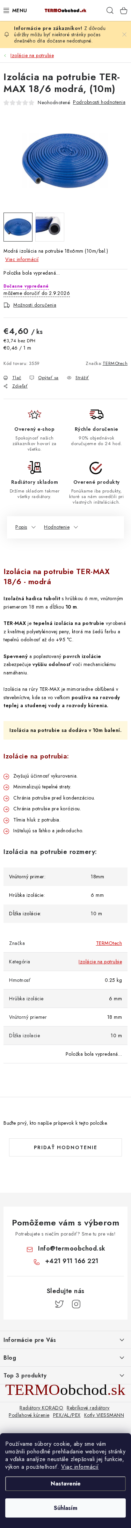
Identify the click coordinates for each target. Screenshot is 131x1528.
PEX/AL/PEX (67, 1415)
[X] (59, 1304)
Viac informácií (80, 1467)
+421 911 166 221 (72, 1261)
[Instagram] (76, 1304)
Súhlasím (65, 1508)
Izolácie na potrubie (100, 961)
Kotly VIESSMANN (104, 1415)
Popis (21, 527)
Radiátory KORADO (41, 1407)
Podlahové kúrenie (29, 1415)
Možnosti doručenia (34, 304)
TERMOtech (115, 363)
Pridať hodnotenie (65, 1147)
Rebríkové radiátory (88, 1407)
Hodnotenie (57, 527)
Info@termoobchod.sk (71, 1248)
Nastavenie (66, 1484)
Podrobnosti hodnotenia (99, 102)
